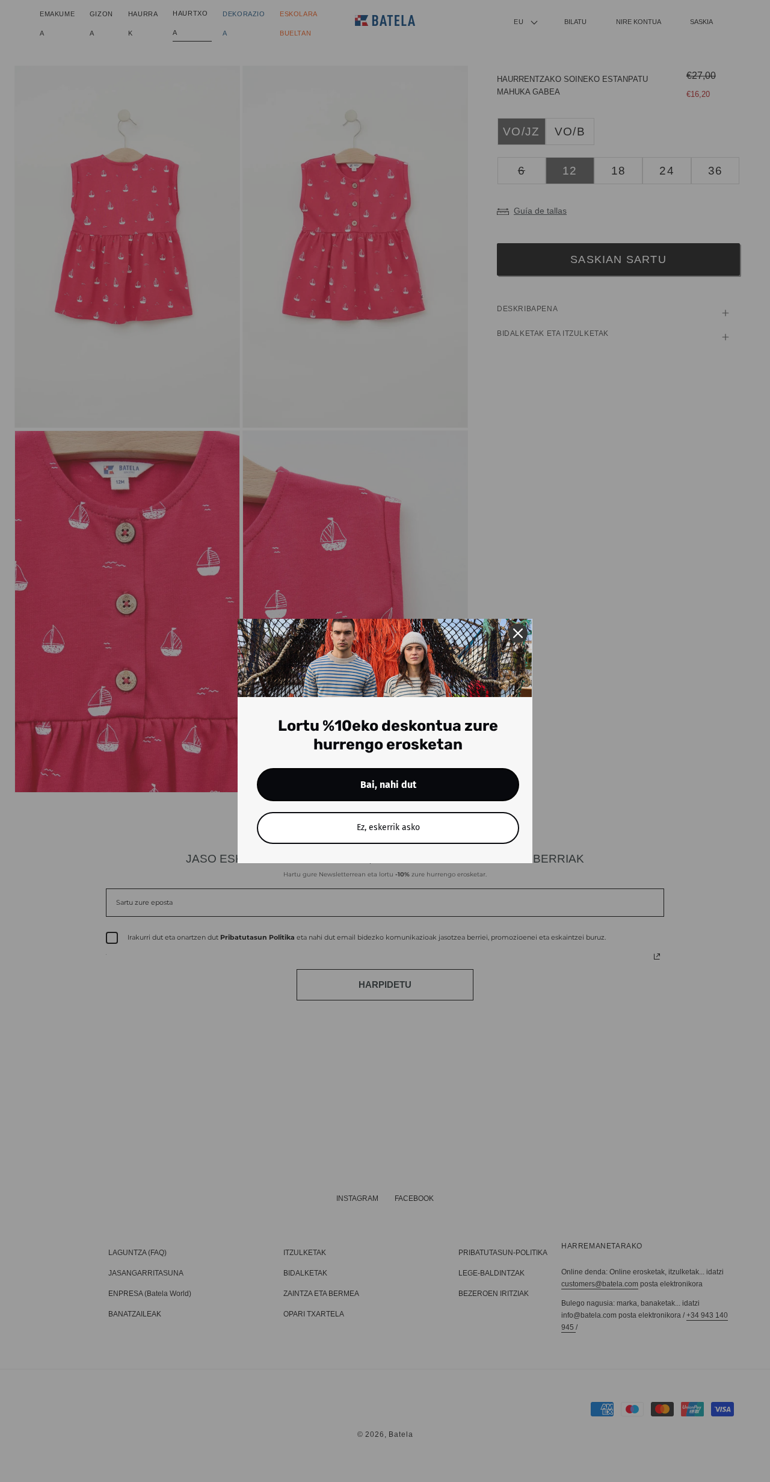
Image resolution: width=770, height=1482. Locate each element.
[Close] (518, 633)
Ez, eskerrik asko (388, 827)
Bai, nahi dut (388, 784)
